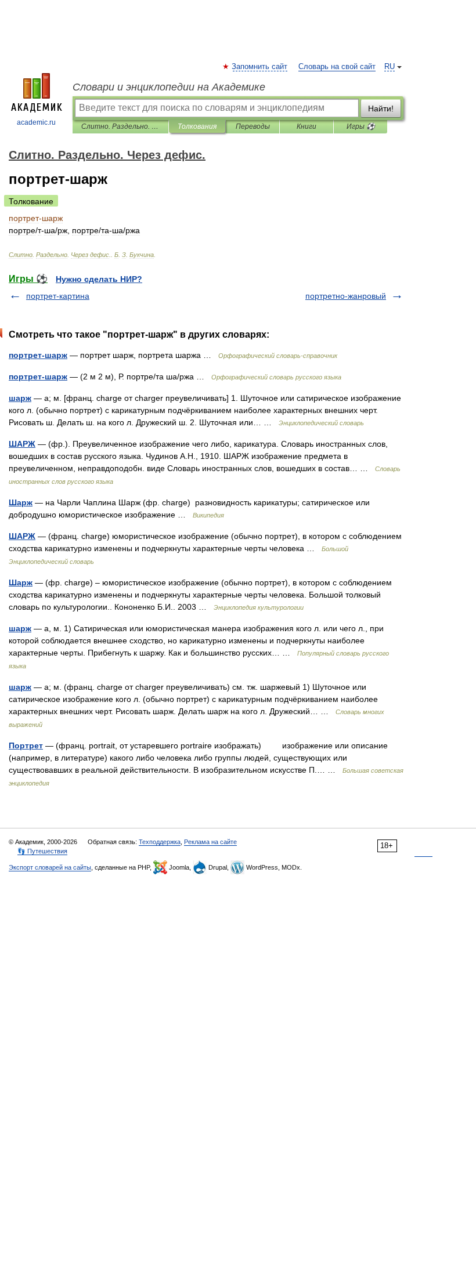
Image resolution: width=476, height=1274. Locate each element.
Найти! (381, 108)
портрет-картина (57, 296)
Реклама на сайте (210, 841)
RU (389, 67)
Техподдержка (160, 841)
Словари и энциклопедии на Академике (169, 87)
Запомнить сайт (260, 67)
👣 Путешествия (42, 851)
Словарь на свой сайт (337, 67)
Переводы (253, 126)
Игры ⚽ (361, 126)
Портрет (26, 745)
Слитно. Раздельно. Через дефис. (120, 126)
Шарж (21, 502)
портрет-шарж (38, 355)
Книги (306, 126)
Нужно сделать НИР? (99, 279)
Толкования (197, 126)
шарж (20, 398)
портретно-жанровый (345, 296)
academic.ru (36, 122)
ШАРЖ (22, 443)
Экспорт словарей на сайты (50, 867)
